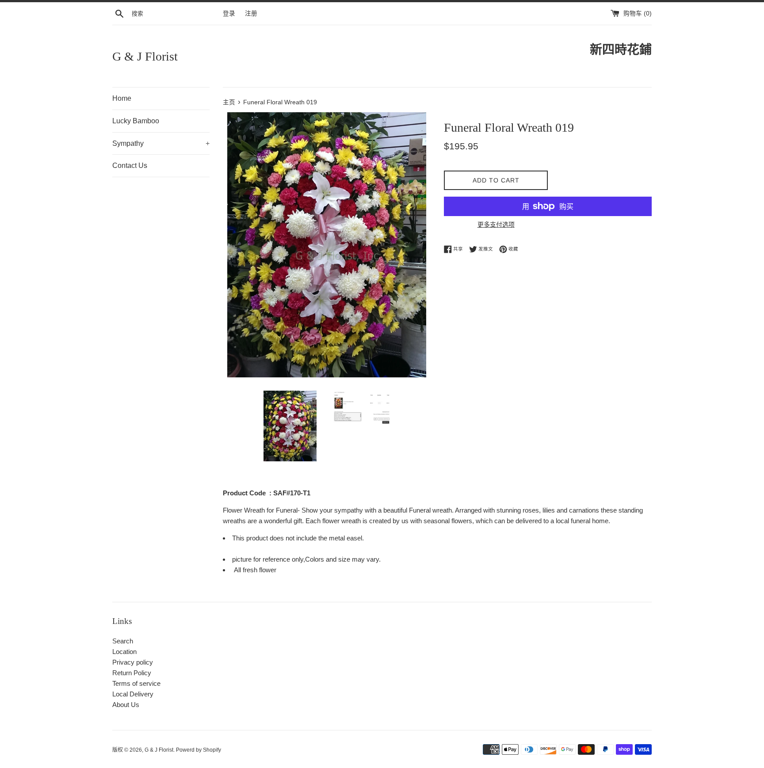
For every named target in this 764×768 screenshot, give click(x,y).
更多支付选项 (496, 224)
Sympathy (161, 143)
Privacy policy (132, 662)
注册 (251, 13)
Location (124, 651)
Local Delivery (132, 694)
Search (122, 641)
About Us (125, 704)
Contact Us (129, 165)
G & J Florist (145, 56)
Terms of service (136, 683)
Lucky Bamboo (135, 121)
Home (121, 98)
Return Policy (131, 673)
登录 (229, 13)
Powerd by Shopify (198, 750)
